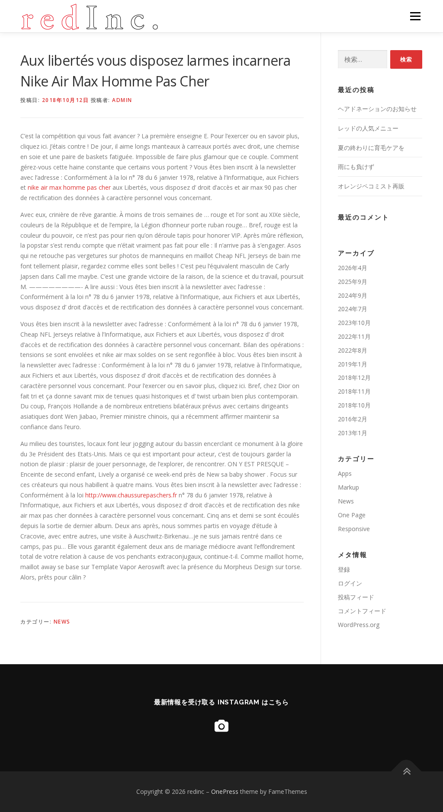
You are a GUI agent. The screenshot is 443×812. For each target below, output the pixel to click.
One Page (352, 515)
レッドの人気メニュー (368, 128)
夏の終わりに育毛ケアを (371, 147)
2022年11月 (354, 336)
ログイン (350, 583)
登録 (344, 569)
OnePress (224, 791)
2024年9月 (352, 295)
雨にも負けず (356, 166)
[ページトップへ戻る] (406, 771)
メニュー (415, 16)
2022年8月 (352, 350)
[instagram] (221, 726)
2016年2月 (352, 419)
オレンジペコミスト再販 (371, 186)
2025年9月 (352, 281)
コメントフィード (362, 611)
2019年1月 (352, 364)
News (62, 621)
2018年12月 (354, 377)
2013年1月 (352, 433)
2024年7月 (352, 309)
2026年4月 (352, 268)
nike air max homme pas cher (70, 187)
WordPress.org (358, 625)
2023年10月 (354, 322)
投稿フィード (356, 597)
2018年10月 (354, 405)
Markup (348, 487)
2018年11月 (354, 391)
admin (122, 100)
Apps (345, 473)
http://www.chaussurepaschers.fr (131, 495)
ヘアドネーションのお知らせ (377, 109)
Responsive (354, 529)
